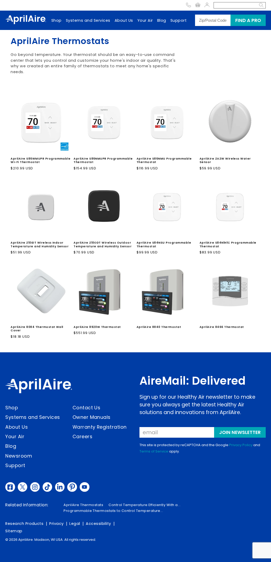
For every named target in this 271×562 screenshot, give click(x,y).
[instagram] (35, 487)
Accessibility (98, 523)
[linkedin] (60, 487)
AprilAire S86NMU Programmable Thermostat (164, 160)
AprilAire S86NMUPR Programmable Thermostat (103, 160)
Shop (56, 20)
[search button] (261, 5)
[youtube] (84, 487)
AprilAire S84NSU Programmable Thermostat (164, 244)
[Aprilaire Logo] (38, 387)
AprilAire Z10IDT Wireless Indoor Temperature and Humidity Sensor (40, 244)
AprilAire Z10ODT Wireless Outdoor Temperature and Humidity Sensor (103, 244)
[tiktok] (47, 487)
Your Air (145, 20)
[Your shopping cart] (197, 5)
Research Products (24, 523)
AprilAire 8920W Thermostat (97, 327)
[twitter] (22, 487)
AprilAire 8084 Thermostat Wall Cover (37, 328)
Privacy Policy (240, 444)
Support (178, 20)
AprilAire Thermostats (83, 504)
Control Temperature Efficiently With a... (144, 504)
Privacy (56, 523)
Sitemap (13, 531)
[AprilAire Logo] (25, 20)
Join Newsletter (240, 432)
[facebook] (10, 487)
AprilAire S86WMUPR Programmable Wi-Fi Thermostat (40, 160)
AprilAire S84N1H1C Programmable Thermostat (228, 244)
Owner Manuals (92, 417)
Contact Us (87, 407)
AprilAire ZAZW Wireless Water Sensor (225, 160)
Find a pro (248, 20)
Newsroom (18, 456)
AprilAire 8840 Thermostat (159, 327)
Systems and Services (88, 20)
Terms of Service (153, 451)
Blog (161, 20)
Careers (82, 436)
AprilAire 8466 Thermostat (222, 327)
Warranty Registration (100, 427)
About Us (124, 20)
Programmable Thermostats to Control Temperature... (113, 510)
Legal (74, 523)
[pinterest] (72, 487)
